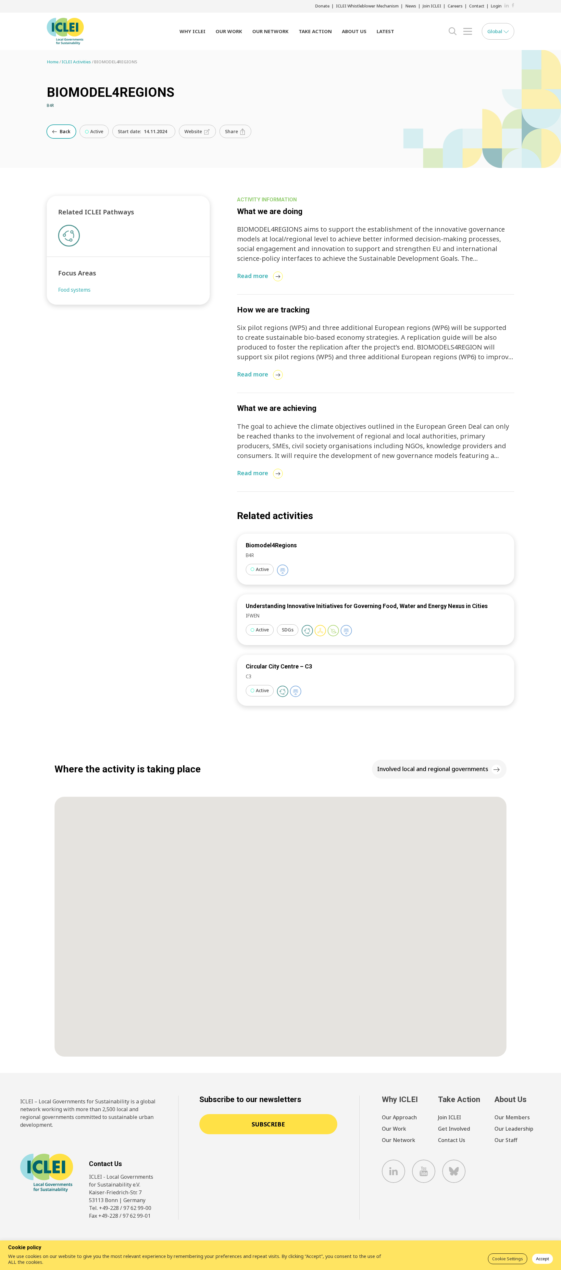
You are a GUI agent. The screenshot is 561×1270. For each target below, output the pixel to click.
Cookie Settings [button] (507, 1259)
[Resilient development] (282, 570)
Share (232, 131)
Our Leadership (513, 1128)
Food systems (74, 289)
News (410, 6)
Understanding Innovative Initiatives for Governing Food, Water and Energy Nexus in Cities (367, 606)
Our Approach (399, 1117)
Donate (322, 6)
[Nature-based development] (333, 630)
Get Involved (454, 1128)
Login (496, 6)
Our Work (229, 31)
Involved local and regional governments (432, 769)
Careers (455, 6)
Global (495, 31)
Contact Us (451, 1140)
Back (64, 131)
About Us (354, 31)
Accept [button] (542, 1259)
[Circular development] (307, 630)
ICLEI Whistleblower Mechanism (367, 6)
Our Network (270, 31)
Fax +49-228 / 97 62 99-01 (120, 1215)
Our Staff (505, 1140)
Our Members (512, 1117)
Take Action (315, 31)
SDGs (287, 630)
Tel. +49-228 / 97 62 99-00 (120, 1208)
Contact (476, 6)
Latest (385, 31)
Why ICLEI (193, 31)
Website (193, 131)
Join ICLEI (432, 6)
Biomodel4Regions (271, 545)
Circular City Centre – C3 (279, 666)
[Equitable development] (320, 630)
